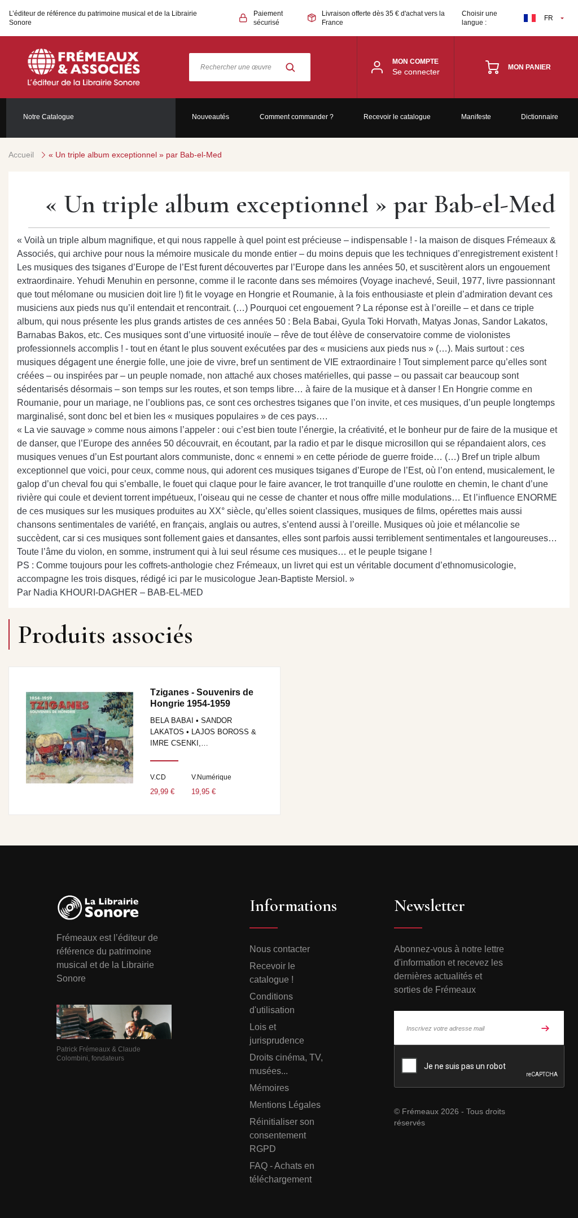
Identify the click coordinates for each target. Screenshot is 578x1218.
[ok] (545, 1027)
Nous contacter (279, 949)
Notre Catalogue (48, 117)
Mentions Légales (285, 1105)
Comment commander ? (297, 117)
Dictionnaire (539, 117)
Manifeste (476, 117)
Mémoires (269, 1088)
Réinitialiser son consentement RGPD (281, 1135)
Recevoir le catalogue (397, 117)
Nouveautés (210, 117)
